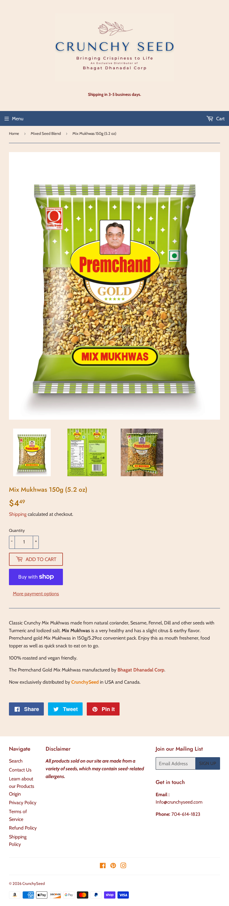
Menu (17, 118)
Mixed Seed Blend (46, 133)
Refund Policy (23, 828)
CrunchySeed (33, 883)
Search (16, 761)
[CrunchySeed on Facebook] (103, 866)
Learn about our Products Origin (21, 786)
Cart (220, 118)
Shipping (18, 514)
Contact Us (20, 770)
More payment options (36, 593)
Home (14, 133)
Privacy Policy (22, 802)
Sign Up (207, 763)
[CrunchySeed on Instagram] (123, 866)
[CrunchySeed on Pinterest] (113, 866)
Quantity (17, 530)
